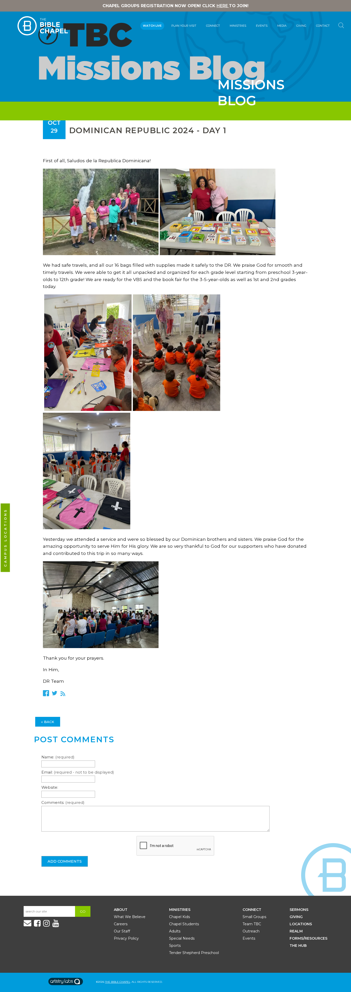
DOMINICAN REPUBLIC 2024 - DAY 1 (148, 130)
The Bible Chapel (117, 982)
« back (47, 722)
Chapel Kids (179, 916)
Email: (77, 772)
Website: (49, 787)
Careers (120, 924)
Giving (301, 25)
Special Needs (182, 938)
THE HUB (298, 945)
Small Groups (254, 916)
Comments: (62, 802)
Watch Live (152, 25)
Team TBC (252, 924)
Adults (174, 931)
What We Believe (129, 916)
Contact (323, 25)
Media (282, 25)
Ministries (238, 25)
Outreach (251, 931)
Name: (57, 757)
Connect (213, 25)
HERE (223, 5)
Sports (175, 945)
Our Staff (122, 931)
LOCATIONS (301, 924)
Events (261, 25)
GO (83, 911)
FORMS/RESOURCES (308, 938)
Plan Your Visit (183, 25)
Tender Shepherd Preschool (194, 952)
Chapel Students (184, 924)
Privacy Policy (126, 938)
